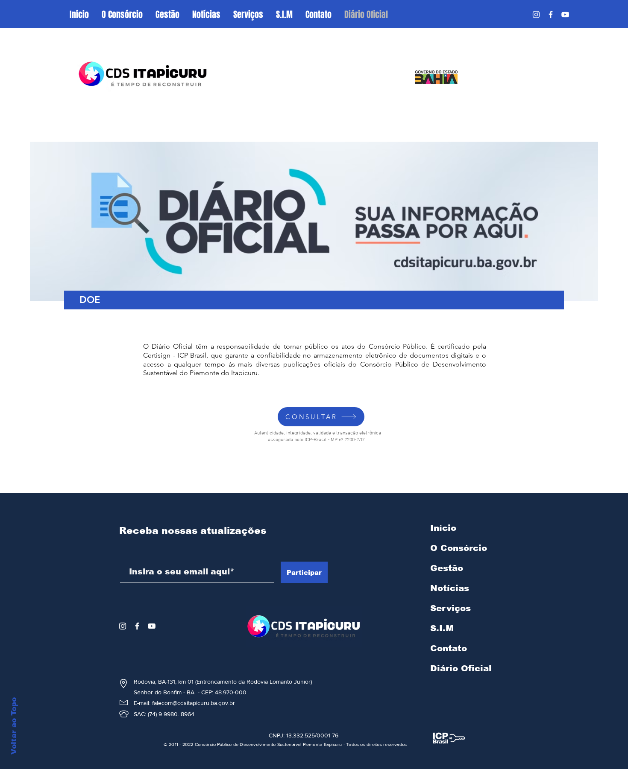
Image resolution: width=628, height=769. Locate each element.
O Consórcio (458, 548)
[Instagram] (536, 14)
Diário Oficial (461, 668)
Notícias (449, 588)
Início (443, 528)
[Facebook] (550, 14)
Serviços (450, 608)
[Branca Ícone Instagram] (122, 626)
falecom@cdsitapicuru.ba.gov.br (193, 702)
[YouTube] (565, 14)
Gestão (446, 568)
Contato (448, 648)
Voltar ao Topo (14, 725)
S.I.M (442, 628)
